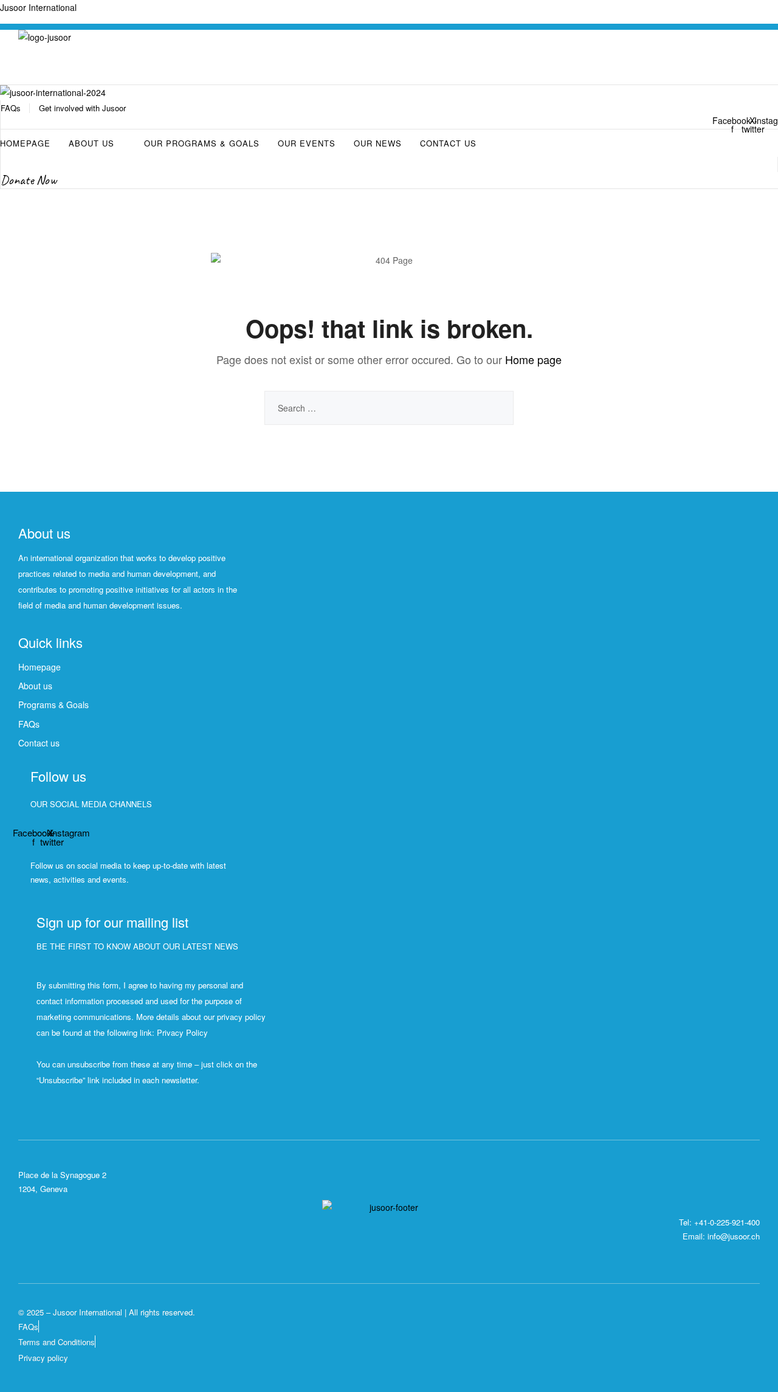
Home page (533, 359)
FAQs (11, 108)
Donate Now (29, 180)
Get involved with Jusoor (82, 108)
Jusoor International (38, 7)
